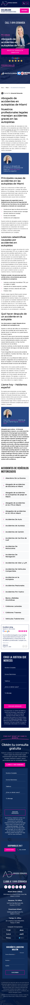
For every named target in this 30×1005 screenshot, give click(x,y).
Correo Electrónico (10, 954)
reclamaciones (5, 296)
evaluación (14, 420)
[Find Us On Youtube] (13, 886)
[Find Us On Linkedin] (24, 886)
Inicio (2, 87)
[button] (26, 646)
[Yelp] (22, 934)
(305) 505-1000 (15, 169)
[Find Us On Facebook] (5, 886)
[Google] (8, 930)
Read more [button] (5, 642)
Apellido (7, 965)
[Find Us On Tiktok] (20, 886)
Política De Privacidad (16, 719)
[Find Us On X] (9, 886)
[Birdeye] (8, 938)
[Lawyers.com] (21, 938)
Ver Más (24, 10)
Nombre (7, 960)
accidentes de (9, 130)
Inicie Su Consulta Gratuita (15, 51)
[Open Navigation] (27, 3)
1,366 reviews (11, 629)
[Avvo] (21, 930)
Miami (7, 87)
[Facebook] (8, 934)
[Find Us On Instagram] (16, 886)
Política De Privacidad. (21, 996)
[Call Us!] (24, 3)
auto (15, 130)
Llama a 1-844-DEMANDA (15, 881)
